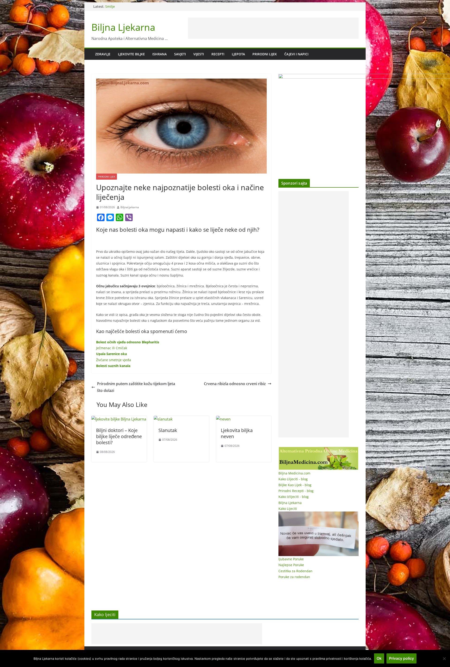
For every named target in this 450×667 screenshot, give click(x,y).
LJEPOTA (238, 54)
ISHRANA (159, 54)
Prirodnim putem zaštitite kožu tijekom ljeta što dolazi (136, 387)
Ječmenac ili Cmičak (111, 348)
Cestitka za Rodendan (295, 571)
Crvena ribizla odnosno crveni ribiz (235, 383)
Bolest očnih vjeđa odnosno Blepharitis (127, 342)
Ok (379, 658)
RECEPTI (217, 54)
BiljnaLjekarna (129, 207)
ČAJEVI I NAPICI (296, 54)
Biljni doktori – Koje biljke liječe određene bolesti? (119, 436)
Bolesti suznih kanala (113, 366)
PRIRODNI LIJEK (264, 54)
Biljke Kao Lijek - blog (294, 485)
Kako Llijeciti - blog (293, 479)
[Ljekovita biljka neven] (223, 419)
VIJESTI (198, 54)
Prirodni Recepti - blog (296, 491)
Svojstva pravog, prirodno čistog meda (135, 6)
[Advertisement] (273, 28)
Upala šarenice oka (111, 354)
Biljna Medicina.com (294, 473)
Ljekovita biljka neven (237, 433)
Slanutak (167, 430)
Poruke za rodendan (294, 577)
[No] (444, 658)
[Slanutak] (163, 419)
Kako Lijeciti (287, 508)
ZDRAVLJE (102, 54)
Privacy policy (401, 658)
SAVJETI (180, 54)
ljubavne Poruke (291, 559)
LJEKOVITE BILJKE (131, 54)
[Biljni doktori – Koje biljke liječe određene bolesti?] (118, 419)
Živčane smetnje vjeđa (113, 360)
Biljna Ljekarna (123, 27)
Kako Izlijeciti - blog (293, 496)
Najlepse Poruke (291, 565)
